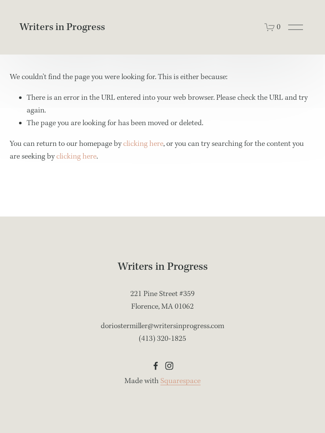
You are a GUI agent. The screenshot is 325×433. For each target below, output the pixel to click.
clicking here (143, 144)
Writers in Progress (62, 27)
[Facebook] (155, 366)
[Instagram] (169, 366)
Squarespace (180, 381)
